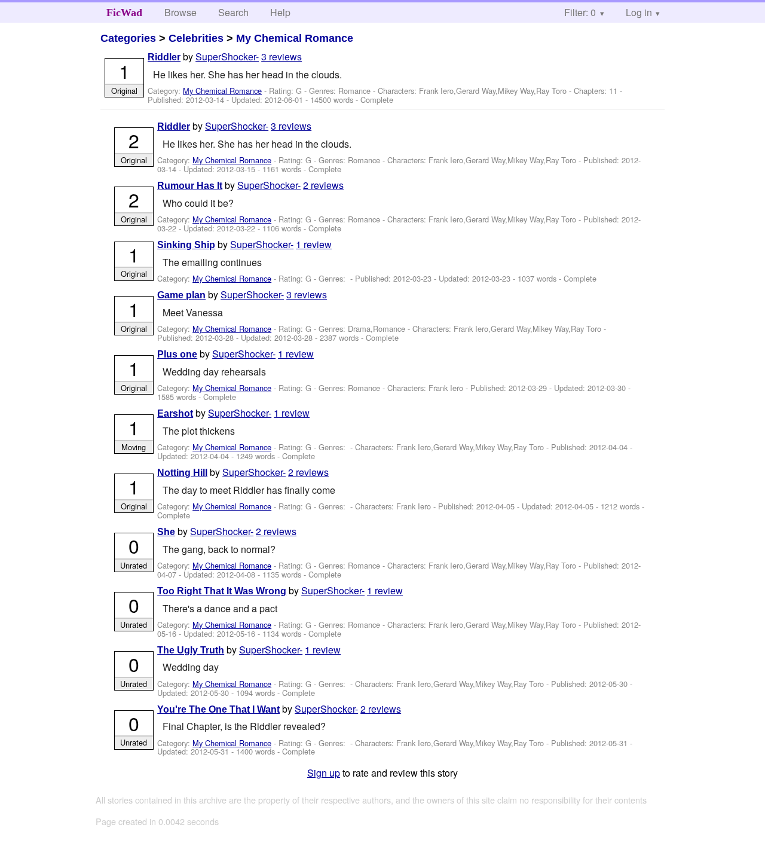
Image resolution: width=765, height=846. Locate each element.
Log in (639, 12)
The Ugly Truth (190, 650)
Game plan (181, 295)
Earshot (175, 413)
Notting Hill (182, 473)
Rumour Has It (189, 186)
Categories (128, 38)
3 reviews (281, 56)
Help (280, 12)
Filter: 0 (580, 12)
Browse (180, 12)
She (166, 532)
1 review (314, 244)
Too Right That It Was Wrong (221, 591)
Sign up (323, 773)
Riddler (164, 57)
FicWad (124, 13)
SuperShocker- (227, 56)
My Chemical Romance (294, 38)
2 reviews (323, 185)
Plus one (177, 354)
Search (233, 12)
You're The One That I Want (218, 709)
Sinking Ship (186, 245)
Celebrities (196, 38)
